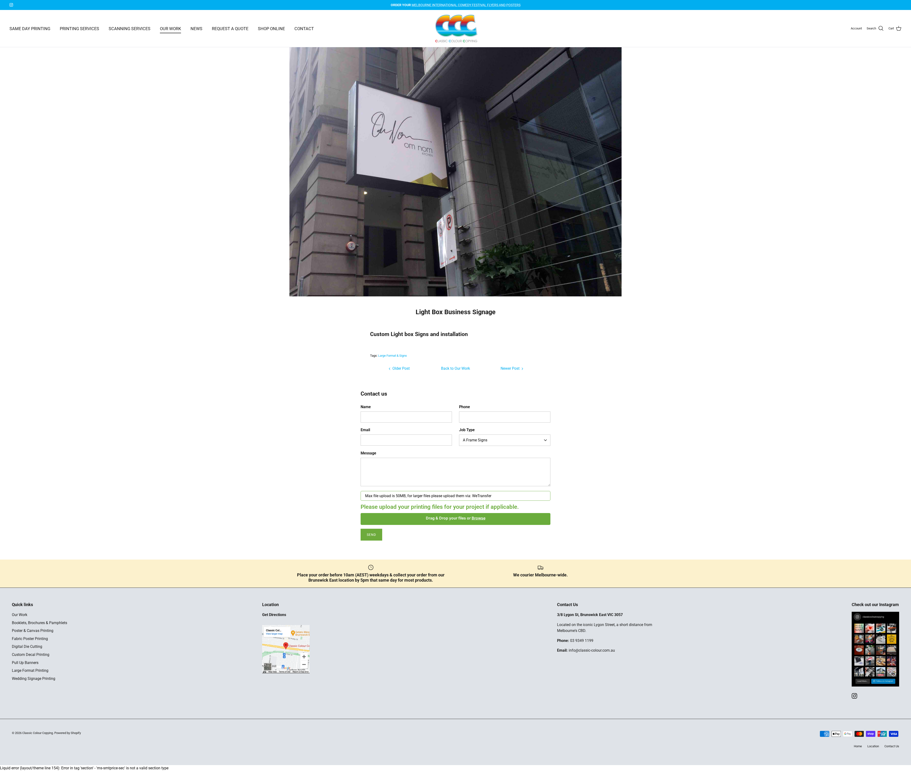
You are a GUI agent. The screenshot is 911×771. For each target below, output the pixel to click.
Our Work (19, 614)
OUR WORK (170, 28)
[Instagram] (11, 5)
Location (873, 746)
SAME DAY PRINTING (29, 28)
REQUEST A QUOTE (230, 28)
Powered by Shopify (67, 733)
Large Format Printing (30, 670)
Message (368, 453)
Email (365, 430)
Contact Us (891, 746)
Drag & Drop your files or (455, 518)
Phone (464, 407)
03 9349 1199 (581, 640)
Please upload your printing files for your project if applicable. (440, 507)
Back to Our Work (455, 368)
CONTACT (304, 28)
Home (858, 746)
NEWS (196, 28)
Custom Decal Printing (30, 654)
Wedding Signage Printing (33, 678)
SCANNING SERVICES (129, 28)
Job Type (467, 430)
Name (366, 407)
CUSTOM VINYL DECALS (455, 5)
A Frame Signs (475, 440)
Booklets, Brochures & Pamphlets (39, 623)
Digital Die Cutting (27, 646)
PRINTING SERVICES (79, 28)
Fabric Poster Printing (30, 638)
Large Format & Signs (392, 355)
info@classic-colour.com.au (592, 650)
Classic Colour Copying (37, 733)
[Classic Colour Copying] (456, 28)
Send (371, 535)
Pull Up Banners (25, 662)
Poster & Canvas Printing (32, 630)
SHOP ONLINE (271, 28)
